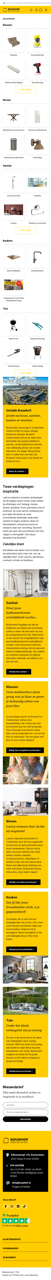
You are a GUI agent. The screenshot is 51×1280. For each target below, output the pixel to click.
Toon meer (25, 89)
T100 (16, 1272)
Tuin (5, 308)
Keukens (8, 240)
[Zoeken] (31, 10)
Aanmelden (25, 1119)
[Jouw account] (36, 10)
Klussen (7, 25)
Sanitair (7, 165)
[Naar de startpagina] (11, 10)
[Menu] (46, 10)
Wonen (7, 100)
